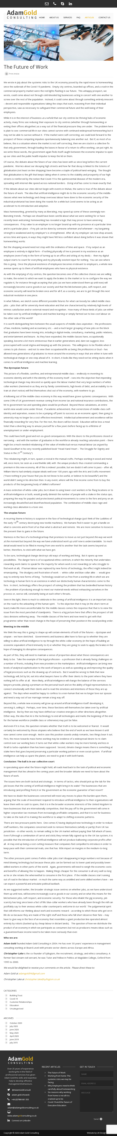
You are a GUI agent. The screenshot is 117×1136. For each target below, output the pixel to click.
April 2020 (14, 1036)
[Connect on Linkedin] (70, 4)
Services (67, 17)
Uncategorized (16, 1008)
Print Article (14, 73)
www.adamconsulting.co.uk (22, 1115)
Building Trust (16, 995)
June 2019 (14, 1039)
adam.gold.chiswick (20, 1094)
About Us (54, 17)
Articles (89, 17)
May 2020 (14, 1033)
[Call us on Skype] (62, 4)
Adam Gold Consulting (29, 1133)
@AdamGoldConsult (21, 1090)
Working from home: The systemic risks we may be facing (59, 1079)
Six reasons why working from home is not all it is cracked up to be (59, 1095)
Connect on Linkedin (20, 1120)
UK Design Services (105, 1133)
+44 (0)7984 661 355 (20, 1099)
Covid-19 (14, 998)
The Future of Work (57, 1072)
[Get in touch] (46, 4)
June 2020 (14, 1029)
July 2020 (14, 1026)
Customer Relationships (21, 1002)
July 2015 (14, 1042)
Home (42, 17)
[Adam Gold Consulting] (55, 4)
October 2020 (16, 1023)
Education (14, 1005)
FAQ (78, 17)
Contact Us (104, 17)
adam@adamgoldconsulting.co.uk (22, 1107)
